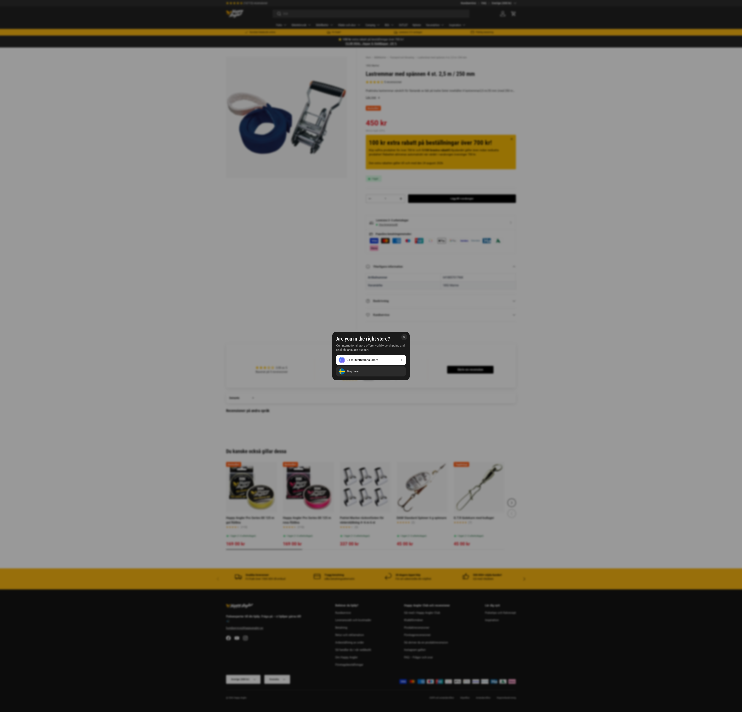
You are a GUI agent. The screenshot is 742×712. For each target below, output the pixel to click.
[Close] (404, 337)
